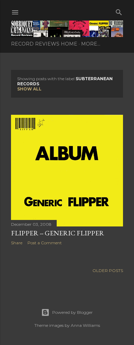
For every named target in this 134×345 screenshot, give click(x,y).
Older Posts (107, 270)
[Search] (119, 10)
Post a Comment (44, 242)
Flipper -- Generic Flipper (57, 233)
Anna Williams (85, 325)
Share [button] (16, 242)
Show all (29, 88)
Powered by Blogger (72, 312)
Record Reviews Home (44, 44)
